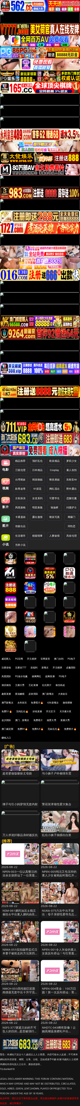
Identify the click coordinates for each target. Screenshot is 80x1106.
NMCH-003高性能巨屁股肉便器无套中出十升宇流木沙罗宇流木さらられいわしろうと (20, 994)
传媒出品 (20, 526)
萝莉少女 (71, 461)
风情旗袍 (20, 507)
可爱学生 (54, 498)
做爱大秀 (51, 720)
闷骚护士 (71, 507)
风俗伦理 (71, 535)
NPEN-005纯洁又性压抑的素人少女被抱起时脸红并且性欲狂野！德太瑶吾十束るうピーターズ (59, 877)
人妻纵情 (54, 535)
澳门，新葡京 (22, 720)
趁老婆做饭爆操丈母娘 (17, 773)
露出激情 (37, 517)
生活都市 (20, 535)
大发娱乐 (63, 693)
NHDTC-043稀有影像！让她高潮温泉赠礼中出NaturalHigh (59, 1031)
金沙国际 (6, 720)
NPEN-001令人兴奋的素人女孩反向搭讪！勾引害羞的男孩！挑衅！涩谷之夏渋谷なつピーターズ (59, 955)
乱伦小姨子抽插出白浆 (56, 835)
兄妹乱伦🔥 (54, 729)
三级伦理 (20, 470)
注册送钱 (6, 667)
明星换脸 (37, 507)
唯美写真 (54, 517)
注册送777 (20, 667)
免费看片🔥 (37, 702)
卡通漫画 (20, 517)
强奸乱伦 (37, 461)
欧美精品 (54, 461)
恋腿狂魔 (71, 498)
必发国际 (33, 693)
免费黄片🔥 (70, 729)
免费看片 (38, 720)
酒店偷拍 (6, 685)
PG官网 (19, 658)
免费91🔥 (22, 729)
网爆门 (71, 517)
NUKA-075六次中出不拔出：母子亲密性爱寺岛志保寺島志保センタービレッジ (59, 914)
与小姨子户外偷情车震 (56, 773)
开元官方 (51, 711)
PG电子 (72, 658)
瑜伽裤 (54, 507)
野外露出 (71, 488)
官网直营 (45, 658)
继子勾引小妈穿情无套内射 (20, 804)
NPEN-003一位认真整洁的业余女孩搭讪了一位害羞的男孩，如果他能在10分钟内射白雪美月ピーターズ (20, 877)
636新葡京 (53, 702)
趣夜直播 (6, 693)
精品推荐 (20, 461)
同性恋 (71, 526)
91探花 (37, 488)
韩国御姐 (37, 479)
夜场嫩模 (20, 693)
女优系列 (37, 498)
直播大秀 (65, 720)
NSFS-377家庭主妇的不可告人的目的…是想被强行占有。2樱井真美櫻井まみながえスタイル (20, 1033)
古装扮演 (20, 498)
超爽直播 (50, 676)
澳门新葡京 (48, 693)
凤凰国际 (6, 676)
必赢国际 (71, 667)
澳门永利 (58, 658)
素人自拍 (71, 470)
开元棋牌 (32, 658)
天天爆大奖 (65, 711)
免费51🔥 (7, 711)
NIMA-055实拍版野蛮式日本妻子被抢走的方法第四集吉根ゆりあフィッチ (20, 953)
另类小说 (20, 545)
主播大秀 (20, 685)
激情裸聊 (67, 702)
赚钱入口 (6, 737)
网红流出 (54, 488)
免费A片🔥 (38, 729)
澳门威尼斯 (7, 729)
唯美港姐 (54, 479)
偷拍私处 (60, 685)
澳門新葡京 (7, 702)
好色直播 (37, 711)
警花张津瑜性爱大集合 (56, 804)
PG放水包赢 (21, 676)
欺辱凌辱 (20, 488)
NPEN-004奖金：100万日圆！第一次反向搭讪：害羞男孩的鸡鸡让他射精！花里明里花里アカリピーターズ (59, 994)
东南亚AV (71, 479)
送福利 (33, 667)
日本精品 (37, 470)
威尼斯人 (6, 658)
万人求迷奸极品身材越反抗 (20, 835)
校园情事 (37, 535)
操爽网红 (36, 676)
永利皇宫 (22, 702)
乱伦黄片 (47, 685)
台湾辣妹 (20, 479)
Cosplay (54, 470)
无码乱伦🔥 (22, 711)
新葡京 (45, 667)
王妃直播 (33, 685)
